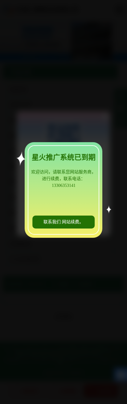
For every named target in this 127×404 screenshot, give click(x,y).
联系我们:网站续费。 (63, 222)
